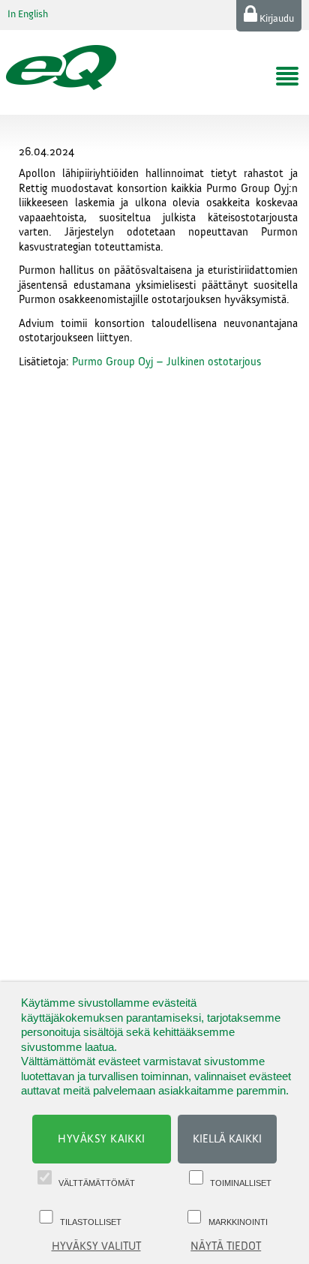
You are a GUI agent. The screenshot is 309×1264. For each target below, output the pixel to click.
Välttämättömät (96, 1182)
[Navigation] (287, 76)
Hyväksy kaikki (102, 1139)
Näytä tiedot (225, 1246)
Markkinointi (238, 1221)
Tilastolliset (91, 1221)
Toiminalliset (241, 1182)
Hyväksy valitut (96, 1246)
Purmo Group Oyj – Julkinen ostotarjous (166, 362)
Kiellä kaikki (227, 1139)
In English (28, 14)
